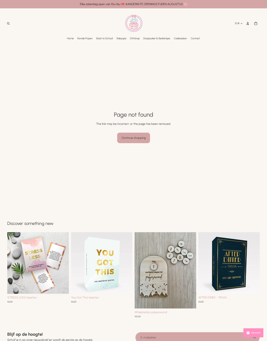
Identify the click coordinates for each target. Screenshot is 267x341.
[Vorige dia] (12, 263)
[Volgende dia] (63, 263)
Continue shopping (134, 138)
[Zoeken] (8, 23)
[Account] (248, 23)
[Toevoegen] (63, 288)
